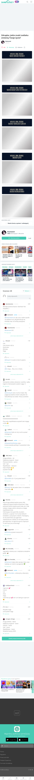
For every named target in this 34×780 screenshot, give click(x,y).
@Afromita (8, 532)
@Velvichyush (8, 393)
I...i (8, 357)
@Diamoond (8, 330)
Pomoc (2, 751)
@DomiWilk (8, 478)
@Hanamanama (9, 317)
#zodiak (25, 267)
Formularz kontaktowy (6, 763)
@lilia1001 (8, 405)
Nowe (3, 779)
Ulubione (19, 47)
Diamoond (8, 41)
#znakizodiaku (18, 267)
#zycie (29, 267)
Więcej (30, 779)
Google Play (13, 739)
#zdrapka (11, 267)
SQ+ (17, 1)
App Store (24, 739)
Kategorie (17, 779)
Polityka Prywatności (5, 760)
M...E (7, 607)
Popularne (10, 779)
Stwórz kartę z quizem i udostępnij (18, 223)
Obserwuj (11, 47)
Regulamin (3, 754)
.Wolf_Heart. (9, 455)
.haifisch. (8, 416)
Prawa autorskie (4, 757)
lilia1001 (8, 379)
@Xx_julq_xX (8, 541)
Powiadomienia (23, 779)
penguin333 (10, 529)
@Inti (6, 369)
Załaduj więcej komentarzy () (17, 638)
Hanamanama (9, 304)
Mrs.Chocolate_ (10, 548)
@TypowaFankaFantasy (11, 443)
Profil (29, 238)
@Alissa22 (7, 360)
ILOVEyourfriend (10, 585)
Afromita (8, 500)
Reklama (6, 746)
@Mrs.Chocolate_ (9, 573)
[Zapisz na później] (24, 47)
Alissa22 (8, 341)
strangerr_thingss (10, 619)
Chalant (9, 403)
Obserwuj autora (15, 238)
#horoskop (4, 267)
